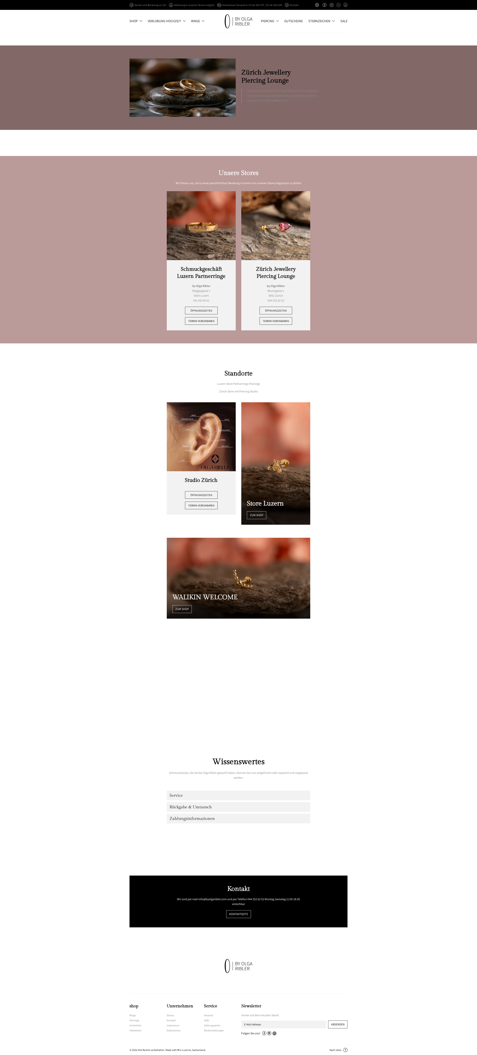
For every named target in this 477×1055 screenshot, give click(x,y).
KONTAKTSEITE (238, 914)
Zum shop (256, 515)
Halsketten (135, 1030)
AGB (206, 1020)
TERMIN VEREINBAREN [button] (201, 321)
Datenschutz (174, 1030)
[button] (345, 5)
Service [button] (176, 795)
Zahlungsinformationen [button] (192, 818)
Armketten (135, 1025)
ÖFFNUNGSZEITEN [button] (201, 310)
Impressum (173, 1025)
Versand (208, 1015)
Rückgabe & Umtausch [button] (191, 807)
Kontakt (171, 1020)
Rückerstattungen (214, 1030)
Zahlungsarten (212, 1025)
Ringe (132, 1015)
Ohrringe (134, 1020)
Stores (170, 1015)
